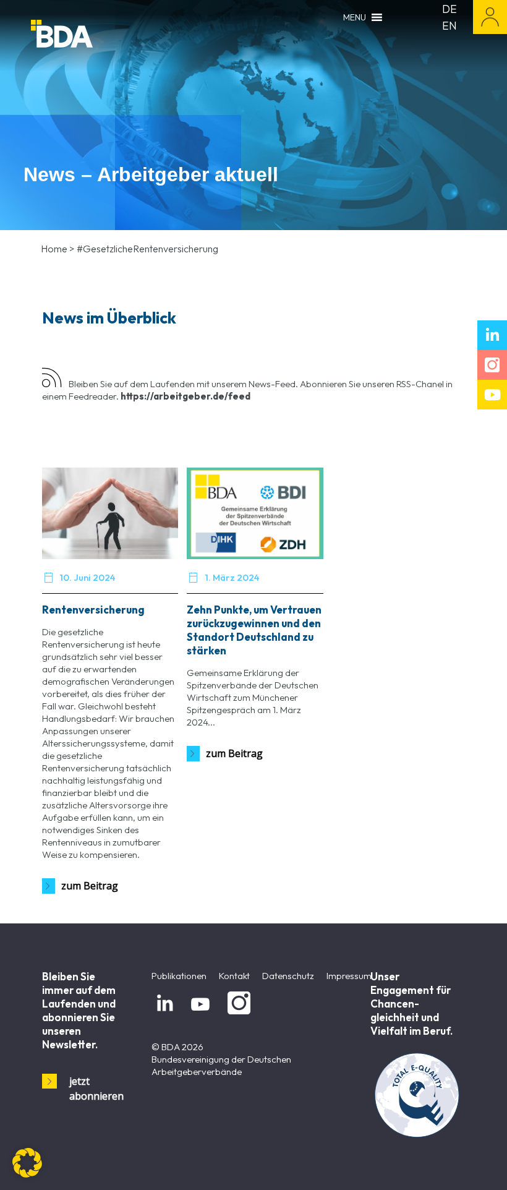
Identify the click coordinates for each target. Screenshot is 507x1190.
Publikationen (179, 976)
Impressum (349, 976)
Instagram (236, 1015)
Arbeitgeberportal (490, 17)
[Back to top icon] (448, 1165)
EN (449, 26)
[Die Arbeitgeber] (93, 35)
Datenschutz (288, 976)
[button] (27, 1163)
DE (449, 9)
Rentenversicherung (93, 609)
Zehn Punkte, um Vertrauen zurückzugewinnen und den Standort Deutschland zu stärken (254, 630)
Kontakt (234, 976)
